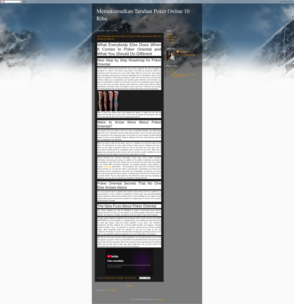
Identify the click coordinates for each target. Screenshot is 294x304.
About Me (170, 39)
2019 (171, 69)
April (173, 72)
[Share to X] (145, 278)
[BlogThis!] (142, 278)
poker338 (107, 166)
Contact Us (171, 42)
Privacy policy (171, 37)
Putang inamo (184, 52)
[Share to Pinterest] (149, 278)
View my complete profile (186, 55)
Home (129, 285)
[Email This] (140, 278)
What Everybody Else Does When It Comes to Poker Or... (183, 75)
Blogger (160, 299)
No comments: (130, 278)
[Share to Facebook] (147, 278)
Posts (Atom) (111, 290)
